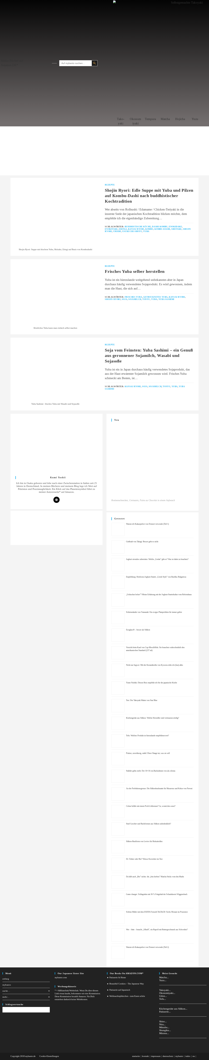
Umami (117, 231)
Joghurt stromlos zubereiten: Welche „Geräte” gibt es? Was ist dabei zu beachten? (157, 559)
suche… (6, 991)
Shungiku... (165, 1030)
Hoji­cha (180, 119)
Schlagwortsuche (14, 1004)
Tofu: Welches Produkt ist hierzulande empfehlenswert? (147, 735)
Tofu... (162, 999)
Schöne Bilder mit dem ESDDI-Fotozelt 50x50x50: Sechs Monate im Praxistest (157, 912)
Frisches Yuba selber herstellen (135, 271)
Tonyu (146, 299)
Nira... (162, 1024)
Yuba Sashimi (166, 299)
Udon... (163, 996)
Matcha (165, 119)
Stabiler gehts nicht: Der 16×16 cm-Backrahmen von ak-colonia (150, 771)
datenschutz (168, 1056)
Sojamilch (134, 299)
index (187, 1056)
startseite (136, 1056)
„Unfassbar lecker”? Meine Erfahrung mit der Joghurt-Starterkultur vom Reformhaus (159, 594)
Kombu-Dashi (162, 229)
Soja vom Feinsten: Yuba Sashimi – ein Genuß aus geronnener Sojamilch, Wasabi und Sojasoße (149, 355)
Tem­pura (150, 119)
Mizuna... (164, 1033)
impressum (156, 1056)
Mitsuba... (164, 1027)
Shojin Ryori (113, 299)
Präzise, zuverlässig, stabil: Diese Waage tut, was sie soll (148, 753)
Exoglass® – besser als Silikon (138, 630)
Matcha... (164, 977)
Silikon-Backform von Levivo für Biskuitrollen (144, 841)
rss (194, 1056)
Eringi (123, 229)
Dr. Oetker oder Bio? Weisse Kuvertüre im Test (144, 859)
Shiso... (163, 1021)
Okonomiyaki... (167, 993)
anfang (5, 979)
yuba (146, 231)
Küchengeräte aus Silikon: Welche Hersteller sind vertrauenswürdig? (152, 718)
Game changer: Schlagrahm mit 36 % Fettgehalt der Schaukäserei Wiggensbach (156, 894)
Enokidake (175, 226)
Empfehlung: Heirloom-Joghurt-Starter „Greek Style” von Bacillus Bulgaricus (156, 577)
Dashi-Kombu (160, 226)
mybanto (6, 985)
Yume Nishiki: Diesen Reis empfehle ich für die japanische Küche (151, 683)
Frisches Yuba (133, 297)
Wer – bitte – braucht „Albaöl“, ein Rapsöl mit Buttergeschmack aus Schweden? (157, 929)
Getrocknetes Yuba (155, 297)
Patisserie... (165, 1011)
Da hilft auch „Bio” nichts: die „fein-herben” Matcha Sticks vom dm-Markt (155, 876)
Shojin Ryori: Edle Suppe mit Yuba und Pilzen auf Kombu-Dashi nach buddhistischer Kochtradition (149, 196)
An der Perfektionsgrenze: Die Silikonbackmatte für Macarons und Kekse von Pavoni (159, 788)
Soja (124, 299)
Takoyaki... (165, 990)
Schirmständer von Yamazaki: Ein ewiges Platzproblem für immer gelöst (154, 612)
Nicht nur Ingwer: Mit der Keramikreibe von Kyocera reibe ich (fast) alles (154, 665)
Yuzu (195, 119)
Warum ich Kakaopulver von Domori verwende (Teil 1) (147, 524)
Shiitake (176, 229)
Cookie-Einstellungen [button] (49, 1056)
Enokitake (111, 229)
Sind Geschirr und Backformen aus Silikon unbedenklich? (148, 824)
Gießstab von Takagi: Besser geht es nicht (142, 541)
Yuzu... (162, 980)
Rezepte (110, 185)
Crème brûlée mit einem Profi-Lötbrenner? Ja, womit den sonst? (150, 806)
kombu (149, 229)
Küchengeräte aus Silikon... (173, 1008)
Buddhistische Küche (138, 226)
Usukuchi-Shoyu (132, 231)
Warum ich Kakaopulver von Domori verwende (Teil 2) (147, 947)
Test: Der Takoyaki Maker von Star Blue (141, 700)
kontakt (145, 1056)
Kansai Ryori (136, 229)
